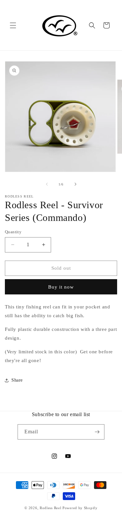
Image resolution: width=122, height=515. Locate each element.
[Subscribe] (97, 432)
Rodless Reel (50, 508)
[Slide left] (47, 184)
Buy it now (61, 287)
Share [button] (17, 380)
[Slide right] (75, 184)
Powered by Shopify (80, 508)
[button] (13, 25)
